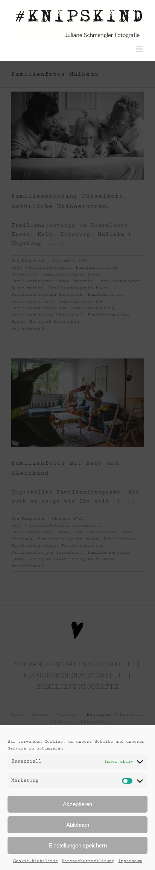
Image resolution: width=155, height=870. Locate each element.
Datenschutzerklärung (88, 860)
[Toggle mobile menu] (140, 49)
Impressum (130, 860)
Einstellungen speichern (78, 845)
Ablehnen (77, 825)
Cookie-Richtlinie (35, 860)
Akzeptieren (77, 804)
